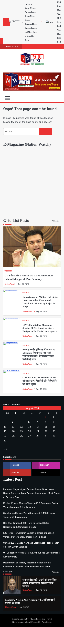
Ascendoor (25, 622)
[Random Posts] (53, 98)
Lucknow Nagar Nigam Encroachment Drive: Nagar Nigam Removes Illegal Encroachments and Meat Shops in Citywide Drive (31, 493)
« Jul (5, 449)
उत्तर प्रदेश (8, 271)
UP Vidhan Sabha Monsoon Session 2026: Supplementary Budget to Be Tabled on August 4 (39, 328)
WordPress (46, 622)
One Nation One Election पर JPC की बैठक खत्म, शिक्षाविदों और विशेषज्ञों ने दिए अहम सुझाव (39, 380)
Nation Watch (10, 284)
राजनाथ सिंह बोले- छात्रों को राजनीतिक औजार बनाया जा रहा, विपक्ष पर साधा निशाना (39, 583)
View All (55, 221)
